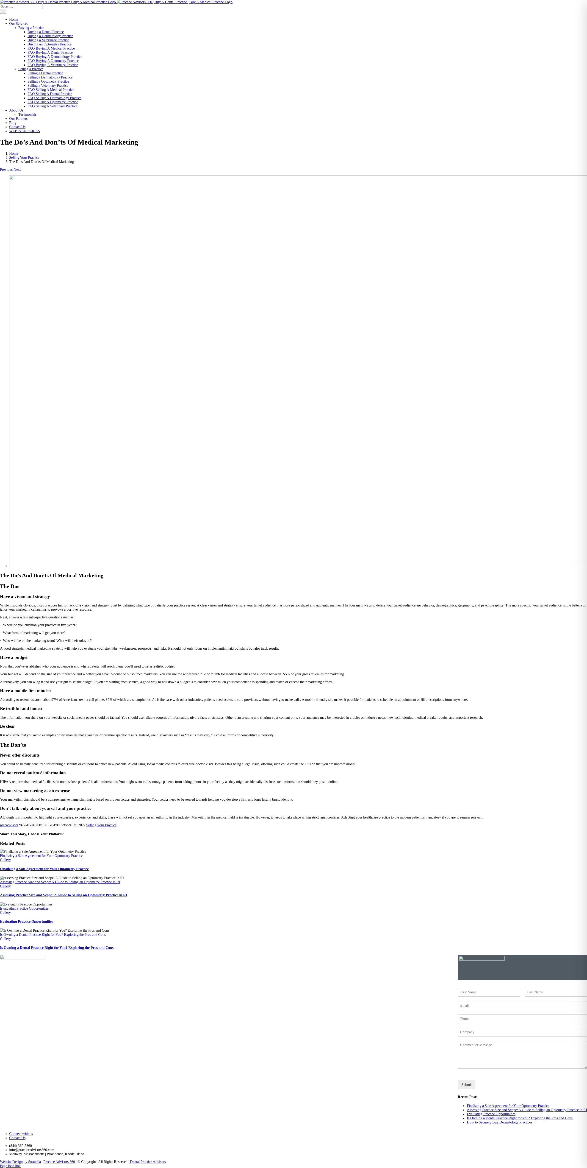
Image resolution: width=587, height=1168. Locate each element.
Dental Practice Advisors (147, 1162)
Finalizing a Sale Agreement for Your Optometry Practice (41, 856)
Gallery (5, 860)
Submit (466, 1085)
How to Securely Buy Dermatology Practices (499, 1122)
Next (17, 169)
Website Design (11, 1162)
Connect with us (21, 1134)
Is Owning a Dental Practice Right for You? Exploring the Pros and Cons (53, 934)
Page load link (10, 1166)
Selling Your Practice (101, 825)
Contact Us (17, 1138)
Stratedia (34, 1162)
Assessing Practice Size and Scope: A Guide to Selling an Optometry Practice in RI (60, 882)
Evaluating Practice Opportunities (24, 908)
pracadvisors (9, 825)
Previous (6, 169)
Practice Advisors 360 (59, 1162)
